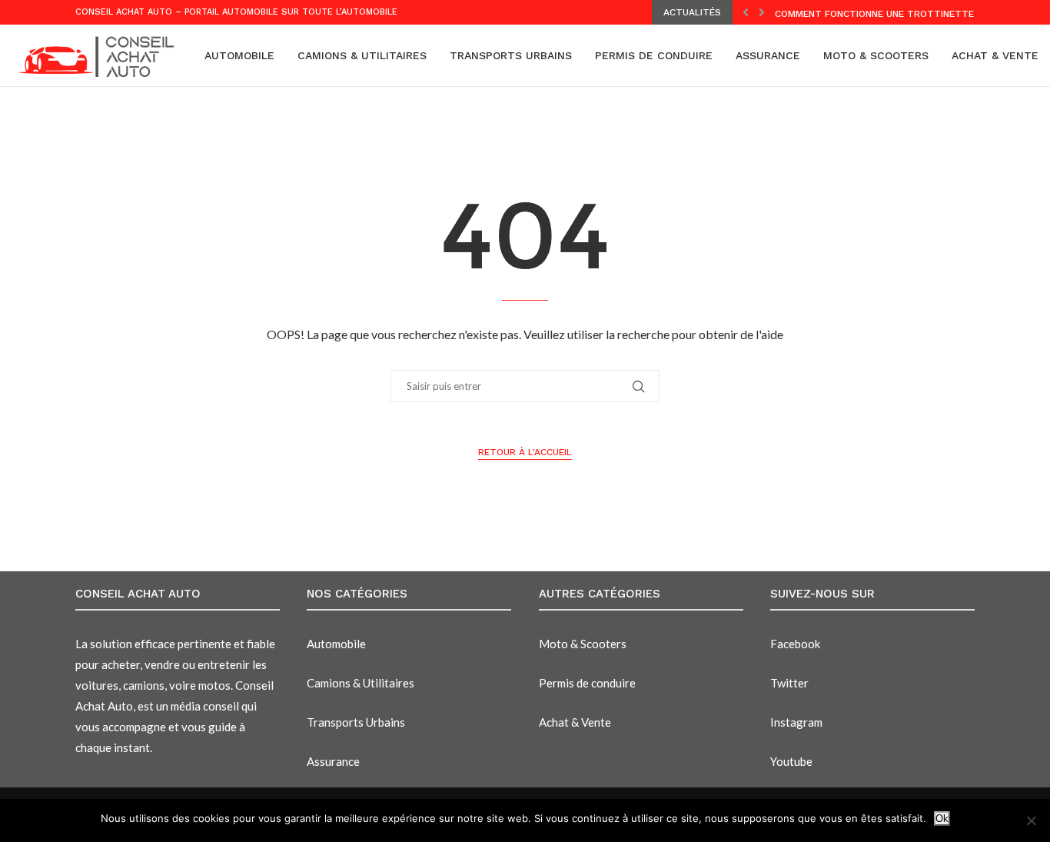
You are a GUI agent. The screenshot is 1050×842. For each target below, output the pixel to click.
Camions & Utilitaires (362, 55)
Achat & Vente (995, 55)
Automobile (239, 55)
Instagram (796, 722)
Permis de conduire (654, 55)
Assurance (768, 55)
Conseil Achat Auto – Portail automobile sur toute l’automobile (236, 12)
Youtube (791, 761)
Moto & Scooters (876, 55)
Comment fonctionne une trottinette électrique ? (907, 13)
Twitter (789, 683)
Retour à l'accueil (525, 452)
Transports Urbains (511, 55)
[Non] (1030, 820)
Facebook (795, 644)
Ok (942, 818)
